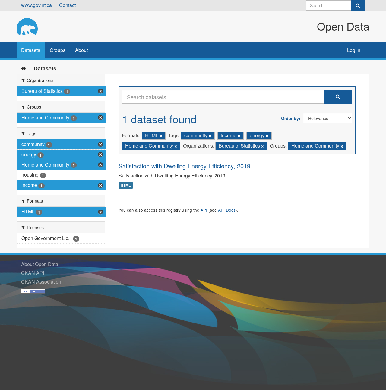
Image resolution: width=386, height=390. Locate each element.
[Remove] (161, 135)
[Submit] (358, 5)
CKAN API (32, 272)
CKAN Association (41, 281)
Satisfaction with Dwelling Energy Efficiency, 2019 (184, 165)
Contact (67, 5)
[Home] (23, 68)
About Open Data (39, 264)
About (81, 50)
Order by (290, 118)
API (204, 210)
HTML (126, 185)
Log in (353, 50)
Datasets (30, 50)
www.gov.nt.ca (36, 5)
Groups (57, 50)
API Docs (227, 210)
